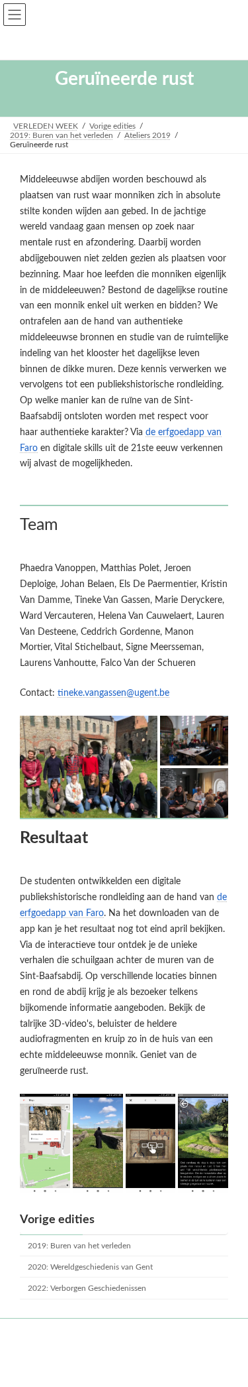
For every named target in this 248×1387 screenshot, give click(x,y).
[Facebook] (122, 1352)
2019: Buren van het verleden (79, 1246)
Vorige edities (57, 1220)
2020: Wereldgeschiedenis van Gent (90, 1267)
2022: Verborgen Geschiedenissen (87, 1288)
